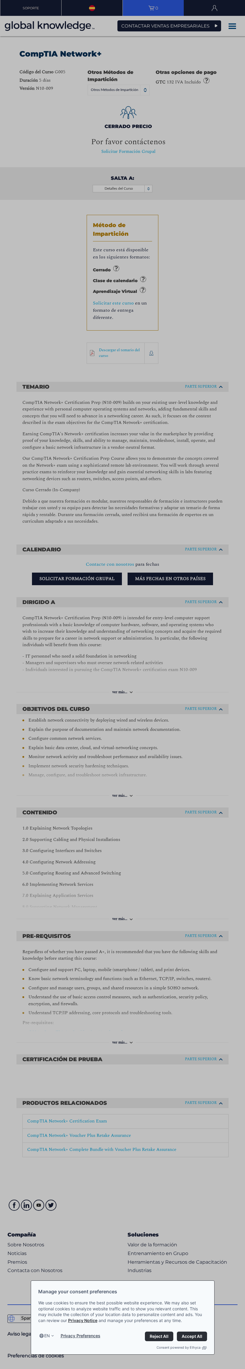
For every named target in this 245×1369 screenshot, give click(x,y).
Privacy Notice (82, 1320)
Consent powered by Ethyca (178, 1347)
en (47, 1335)
